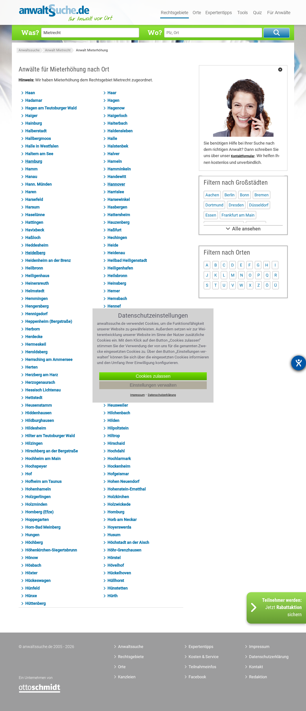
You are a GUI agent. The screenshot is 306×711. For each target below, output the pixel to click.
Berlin (229, 195)
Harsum (32, 207)
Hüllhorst (116, 580)
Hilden (113, 420)
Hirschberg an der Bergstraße (51, 451)
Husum (114, 534)
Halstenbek (118, 146)
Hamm (31, 169)
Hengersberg (37, 306)
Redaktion (258, 676)
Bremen (261, 195)
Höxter (31, 572)
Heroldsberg (36, 351)
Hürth (113, 595)
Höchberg (34, 542)
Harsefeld (34, 199)
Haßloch (33, 237)
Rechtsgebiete (174, 12)
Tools (242, 12)
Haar (112, 92)
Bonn (244, 195)
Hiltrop (114, 435)
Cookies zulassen (153, 376)
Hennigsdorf (36, 313)
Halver (113, 153)
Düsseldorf (258, 205)
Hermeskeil (35, 344)
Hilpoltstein (118, 428)
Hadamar (33, 100)
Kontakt (256, 666)
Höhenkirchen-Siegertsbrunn (51, 550)
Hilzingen (34, 443)
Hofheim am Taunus (43, 481)
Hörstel (114, 557)
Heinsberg (117, 283)
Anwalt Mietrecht (58, 50)
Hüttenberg (35, 603)
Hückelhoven (119, 572)
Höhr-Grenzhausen (124, 550)
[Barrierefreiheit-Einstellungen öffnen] (298, 363)
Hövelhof (116, 565)
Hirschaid (116, 443)
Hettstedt (33, 397)
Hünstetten (118, 588)
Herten (31, 367)
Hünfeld (32, 588)
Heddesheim (36, 245)
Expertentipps (218, 12)
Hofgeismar (118, 473)
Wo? (155, 32)
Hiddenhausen (38, 412)
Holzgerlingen (38, 496)
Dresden (236, 205)
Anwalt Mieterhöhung (92, 50)
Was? (30, 32)
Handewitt (117, 176)
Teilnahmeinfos (202, 666)
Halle (112, 138)
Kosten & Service (204, 656)
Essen (210, 215)
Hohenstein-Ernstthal (127, 489)
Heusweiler (118, 405)
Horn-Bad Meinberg (42, 527)
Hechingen (117, 237)
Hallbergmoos (38, 138)
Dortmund (214, 205)
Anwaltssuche (29, 50)
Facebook (197, 676)
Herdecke (34, 336)
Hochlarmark (119, 458)
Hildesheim (35, 428)
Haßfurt (114, 230)
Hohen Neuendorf (123, 481)
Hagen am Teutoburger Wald (51, 108)
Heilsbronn (117, 275)
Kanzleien (127, 676)
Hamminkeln (119, 169)
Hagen (113, 100)
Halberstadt (36, 130)
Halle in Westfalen (41, 146)
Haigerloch (117, 115)
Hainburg (33, 123)
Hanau (31, 176)
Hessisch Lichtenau (43, 390)
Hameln (115, 161)
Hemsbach (117, 298)
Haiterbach (117, 123)
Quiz (257, 12)
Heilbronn (34, 268)
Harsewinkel (119, 199)
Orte (197, 12)
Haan (30, 92)
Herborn (32, 329)
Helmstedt (34, 290)
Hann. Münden (38, 184)
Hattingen (34, 222)
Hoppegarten (37, 519)
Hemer (114, 290)
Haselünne (35, 214)
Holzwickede (119, 504)
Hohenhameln (38, 489)
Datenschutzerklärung (263, 656)
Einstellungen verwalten (153, 385)
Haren (30, 191)
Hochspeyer (36, 466)
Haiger (31, 115)
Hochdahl (116, 451)
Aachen (212, 195)
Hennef (114, 306)
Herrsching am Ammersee (49, 359)
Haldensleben (120, 130)
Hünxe (31, 595)
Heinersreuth (37, 283)
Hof (28, 473)
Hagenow (116, 108)
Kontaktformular (242, 156)
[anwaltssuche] (66, 21)
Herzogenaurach (40, 382)
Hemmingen (36, 298)
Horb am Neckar (122, 519)
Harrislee (116, 191)
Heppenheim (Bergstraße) (48, 321)
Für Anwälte (278, 12)
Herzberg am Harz (41, 374)
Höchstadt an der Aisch (128, 542)
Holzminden (36, 504)
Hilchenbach (119, 412)
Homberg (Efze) (39, 511)
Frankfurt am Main (238, 215)
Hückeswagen (38, 580)
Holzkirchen (118, 496)
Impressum (259, 646)
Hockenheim (119, 466)
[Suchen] (276, 33)
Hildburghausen (39, 420)
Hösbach (33, 565)
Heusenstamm (38, 405)
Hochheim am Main (43, 458)
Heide (113, 245)
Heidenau (116, 252)
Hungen (32, 534)
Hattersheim (119, 214)
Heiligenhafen (120, 268)
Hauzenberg (118, 222)
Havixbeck (34, 230)
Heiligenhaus (37, 275)
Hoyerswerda (119, 527)
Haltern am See (39, 153)
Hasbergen (117, 207)
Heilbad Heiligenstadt (127, 260)
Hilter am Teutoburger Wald (50, 435)
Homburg (116, 511)
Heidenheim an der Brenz (48, 260)
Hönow (31, 557)
